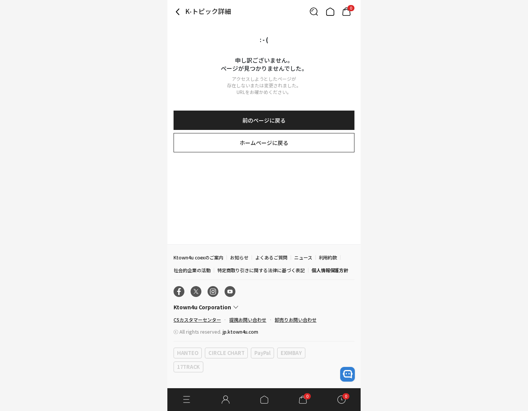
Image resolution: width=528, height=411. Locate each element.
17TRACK (188, 366)
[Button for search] (314, 11)
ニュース (303, 257)
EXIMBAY (291, 352)
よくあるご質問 (271, 257)
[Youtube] (230, 291)
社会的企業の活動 (192, 270)
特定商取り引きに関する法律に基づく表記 (261, 270)
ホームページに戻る (264, 143)
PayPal (262, 352)
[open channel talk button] (347, 374)
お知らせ (239, 257)
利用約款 (328, 257)
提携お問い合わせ (247, 319)
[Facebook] (179, 291)
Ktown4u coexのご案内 (198, 257)
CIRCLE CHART (226, 352)
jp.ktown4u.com (240, 331)
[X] (196, 291)
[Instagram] (213, 291)
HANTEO (187, 352)
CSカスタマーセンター (197, 319)
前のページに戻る (264, 120)
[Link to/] (330, 11)
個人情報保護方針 (330, 270)
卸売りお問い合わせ (296, 319)
